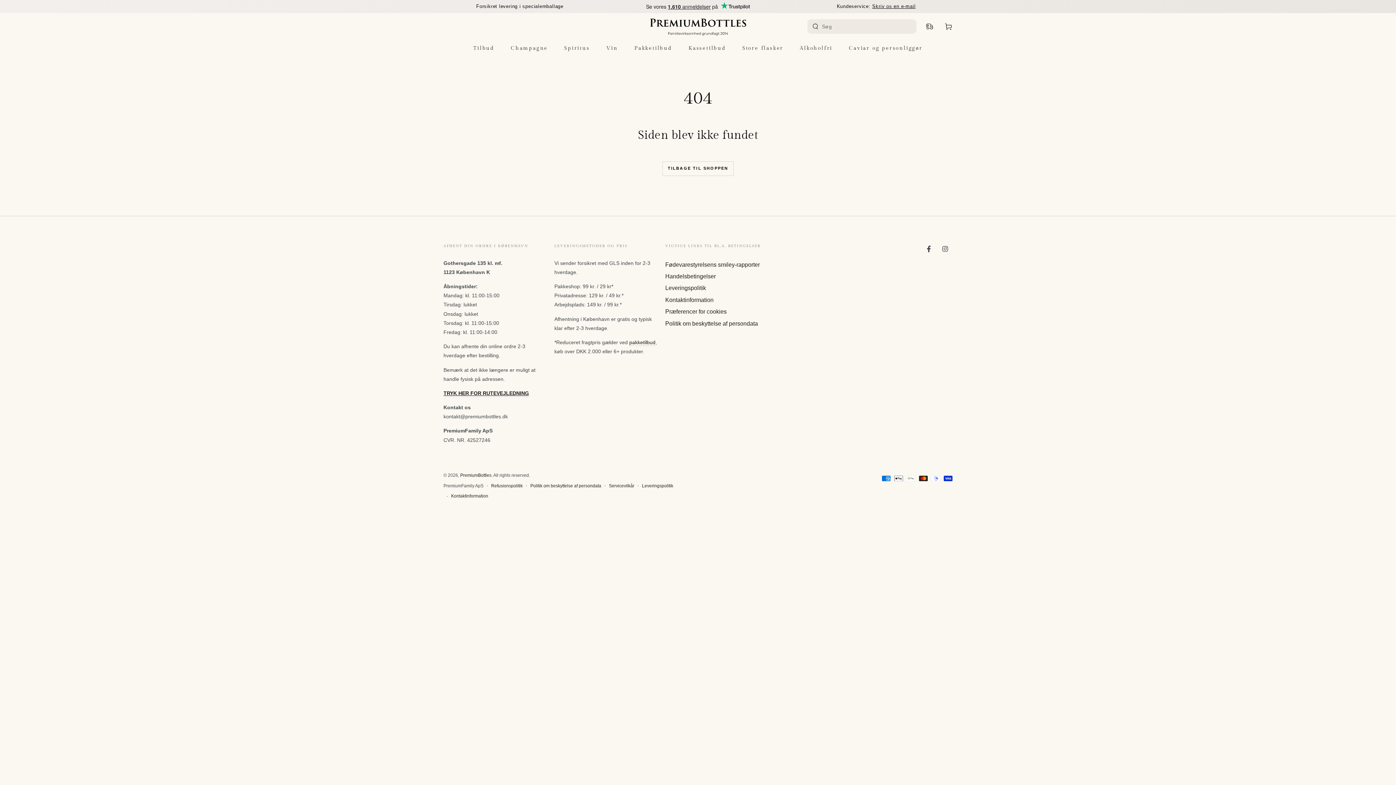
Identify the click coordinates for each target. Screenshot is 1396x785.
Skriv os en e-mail (893, 6)
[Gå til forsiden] (697, 26)
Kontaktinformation (689, 300)
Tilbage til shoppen (698, 168)
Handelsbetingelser (690, 276)
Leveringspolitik (685, 288)
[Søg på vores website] (815, 26)
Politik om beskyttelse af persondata (711, 324)
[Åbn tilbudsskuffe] (929, 27)
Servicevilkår (621, 485)
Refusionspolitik (507, 485)
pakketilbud (642, 342)
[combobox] (863, 26)
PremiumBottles (476, 475)
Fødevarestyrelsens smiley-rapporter (712, 265)
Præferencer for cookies (696, 312)
